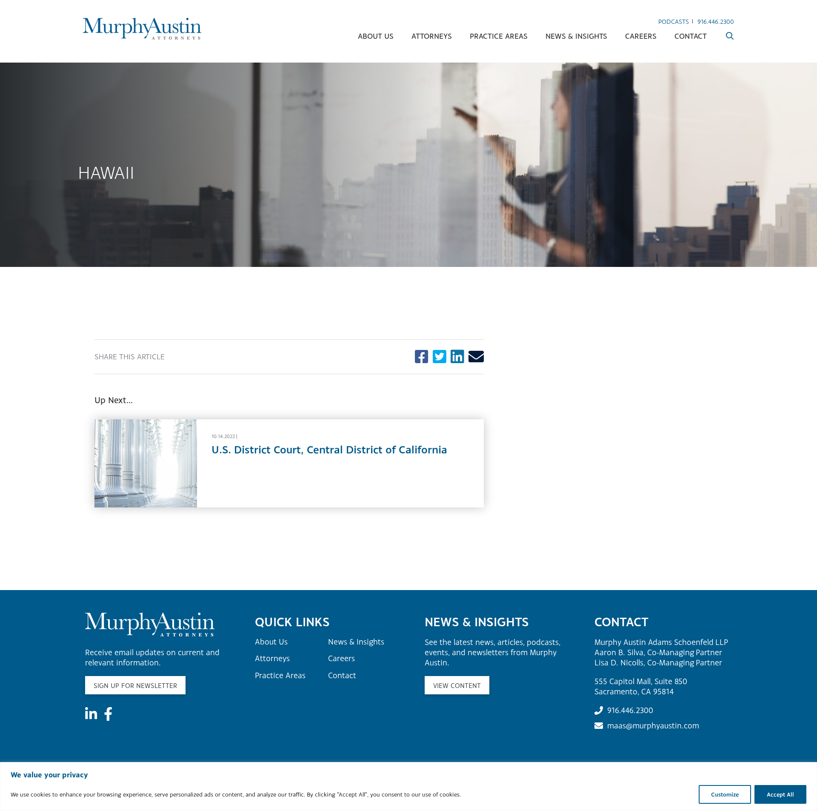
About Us (376, 36)
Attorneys (431, 36)
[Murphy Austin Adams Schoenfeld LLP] (142, 29)
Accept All (780, 794)
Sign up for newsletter (135, 685)
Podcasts (673, 21)
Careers (641, 36)
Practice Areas (499, 36)
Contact (690, 36)
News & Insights (576, 36)
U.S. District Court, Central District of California (329, 449)
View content (457, 685)
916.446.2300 (715, 21)
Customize (725, 794)
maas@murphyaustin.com (653, 725)
